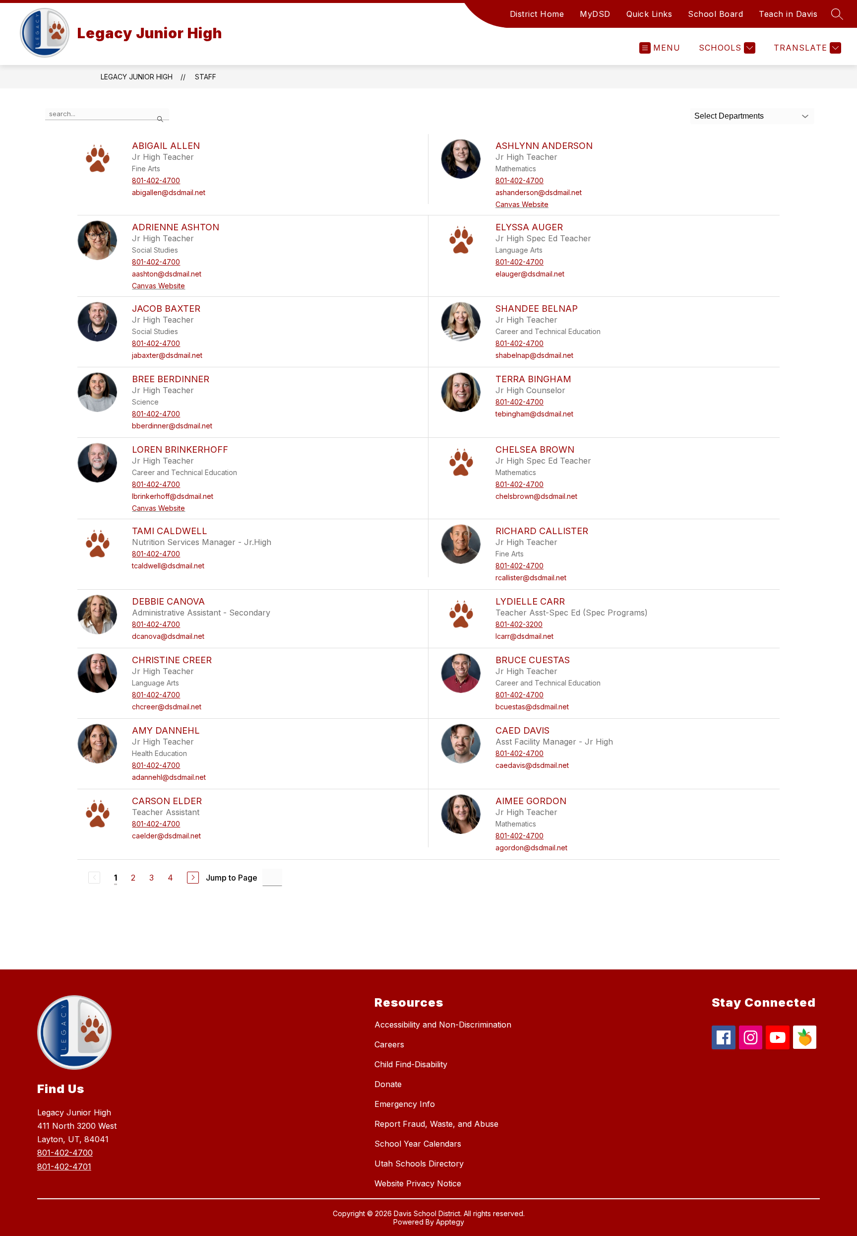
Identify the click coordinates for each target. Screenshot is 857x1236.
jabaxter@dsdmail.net (167, 355)
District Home (537, 14)
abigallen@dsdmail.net (168, 192)
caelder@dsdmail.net (166, 835)
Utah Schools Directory (419, 1163)
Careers (389, 1044)
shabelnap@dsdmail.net (534, 355)
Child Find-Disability (410, 1064)
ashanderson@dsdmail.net (538, 192)
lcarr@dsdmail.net (524, 636)
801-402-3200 (519, 624)
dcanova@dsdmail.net (168, 636)
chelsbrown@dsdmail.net (536, 496)
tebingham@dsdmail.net (534, 414)
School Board (715, 14)
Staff (205, 76)
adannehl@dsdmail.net (169, 777)
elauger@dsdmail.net (529, 274)
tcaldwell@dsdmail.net (168, 565)
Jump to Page (231, 878)
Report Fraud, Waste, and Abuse (436, 1124)
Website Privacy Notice (417, 1183)
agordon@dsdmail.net (531, 847)
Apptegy (450, 1222)
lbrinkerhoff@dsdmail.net (172, 496)
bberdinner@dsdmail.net (172, 425)
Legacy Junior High (137, 76)
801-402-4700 (156, 180)
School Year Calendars (417, 1144)
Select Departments (729, 116)
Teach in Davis (788, 14)
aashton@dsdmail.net (166, 274)
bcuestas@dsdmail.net (532, 706)
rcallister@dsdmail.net (530, 577)
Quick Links (649, 14)
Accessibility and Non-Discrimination (442, 1025)
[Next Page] (193, 878)
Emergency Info (404, 1104)
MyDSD (595, 14)
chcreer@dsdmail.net (166, 706)
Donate (388, 1084)
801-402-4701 (64, 1166)
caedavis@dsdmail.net (532, 765)
